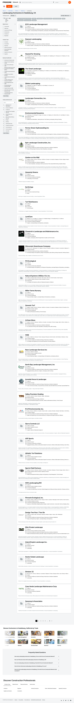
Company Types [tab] (7, 684)
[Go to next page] (52, 621)
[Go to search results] (14, 102)
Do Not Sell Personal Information (36, 699)
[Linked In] (61, 700)
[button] (3, 26)
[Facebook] (63, 700)
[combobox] (61, 2)
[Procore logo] (7, 2)
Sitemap (43, 699)
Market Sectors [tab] (15, 684)
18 (49, 620)
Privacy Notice (21, 699)
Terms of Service (27, 699)
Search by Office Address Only (7, 20)
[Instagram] (68, 700)
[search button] (69, 2)
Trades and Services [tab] (24, 684)
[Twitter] (65, 700)
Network (15, 2)
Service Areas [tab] (32, 684)
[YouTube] (70, 700)
